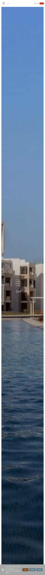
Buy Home (36, 3)
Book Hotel (42, 3)
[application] (22, 569)
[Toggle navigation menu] (9, 3)
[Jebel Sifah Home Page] (3, 3)
